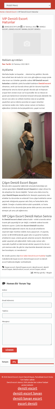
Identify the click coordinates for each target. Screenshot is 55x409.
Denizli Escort (11, 12)
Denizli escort (45, 83)
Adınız (4, 290)
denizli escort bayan (27, 393)
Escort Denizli (34, 29)
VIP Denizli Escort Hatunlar (15, 20)
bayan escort (10, 267)
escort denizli (27, 403)
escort (26, 269)
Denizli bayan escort (24, 267)
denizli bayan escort (27, 398)
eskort (43, 269)
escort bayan (35, 269)
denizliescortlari (12, 27)
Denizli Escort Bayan (18, 29)
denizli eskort (18, 269)
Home (2, 12)
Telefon (5, 311)
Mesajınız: (6, 321)
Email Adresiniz (8, 300)
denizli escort (37, 267)
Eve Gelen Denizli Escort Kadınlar (33, 256)
